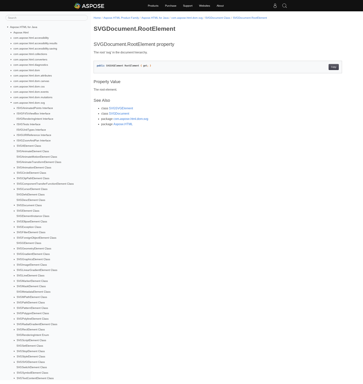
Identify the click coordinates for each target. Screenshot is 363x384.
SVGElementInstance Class (32, 215)
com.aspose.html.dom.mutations (32, 97)
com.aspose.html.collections (30, 54)
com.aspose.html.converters (30, 59)
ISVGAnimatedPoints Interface (35, 107)
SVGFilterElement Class (31, 232)
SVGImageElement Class (32, 264)
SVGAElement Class (29, 145)
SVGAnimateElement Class (32, 151)
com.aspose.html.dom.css (29, 86)
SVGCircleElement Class (31, 172)
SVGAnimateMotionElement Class (36, 156)
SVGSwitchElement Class (31, 367)
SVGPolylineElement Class (33, 318)
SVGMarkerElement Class (32, 280)
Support (187, 5)
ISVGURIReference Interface (34, 134)
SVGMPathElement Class (32, 296)
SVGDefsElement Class (30, 194)
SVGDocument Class (29, 205)
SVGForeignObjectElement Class (36, 237)
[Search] (284, 5)
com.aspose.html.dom (26, 70)
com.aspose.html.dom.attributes (32, 75)
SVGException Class (29, 226)
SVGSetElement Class (29, 345)
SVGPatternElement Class (32, 307)
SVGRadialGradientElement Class (37, 324)
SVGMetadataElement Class (33, 291)
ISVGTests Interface (28, 124)
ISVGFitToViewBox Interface (33, 113)
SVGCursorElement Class (32, 188)
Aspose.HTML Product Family (121, 17)
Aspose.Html (21, 32)
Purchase (170, 5)
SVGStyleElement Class (31, 356)
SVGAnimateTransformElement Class (38, 161)
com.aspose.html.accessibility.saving (35, 48)
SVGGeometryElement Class (34, 248)
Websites (204, 5)
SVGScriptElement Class (31, 340)
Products (153, 5)
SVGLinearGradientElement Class (37, 269)
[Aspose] (89, 5)
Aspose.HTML (123, 124)
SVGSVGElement (121, 108)
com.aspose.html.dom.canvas (31, 81)
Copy (333, 67)
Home (97, 17)
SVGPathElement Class (31, 302)
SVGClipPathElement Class (33, 178)
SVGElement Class (28, 210)
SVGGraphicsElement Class (33, 259)
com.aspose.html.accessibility (31, 37)
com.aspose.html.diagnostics (30, 64)
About (220, 5)
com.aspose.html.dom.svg (29, 102)
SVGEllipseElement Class (32, 221)
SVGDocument (119, 113)
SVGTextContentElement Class (35, 378)
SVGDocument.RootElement (250, 17)
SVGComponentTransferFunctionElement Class (45, 183)
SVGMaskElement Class (31, 286)
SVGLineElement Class (30, 275)
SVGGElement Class (28, 242)
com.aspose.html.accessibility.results (35, 43)
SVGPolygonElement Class (33, 313)
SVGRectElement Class (31, 329)
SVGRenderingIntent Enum (32, 334)
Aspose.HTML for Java (23, 27)
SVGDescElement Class (30, 199)
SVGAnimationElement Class (34, 167)
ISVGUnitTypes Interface (31, 129)
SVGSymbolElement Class (32, 372)
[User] (275, 5)
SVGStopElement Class (31, 351)
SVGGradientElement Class (33, 253)
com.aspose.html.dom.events (31, 91)
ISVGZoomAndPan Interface (34, 140)
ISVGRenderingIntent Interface (34, 118)
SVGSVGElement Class (31, 361)
